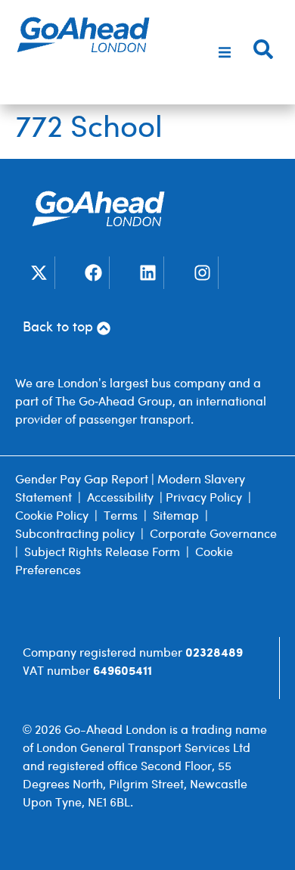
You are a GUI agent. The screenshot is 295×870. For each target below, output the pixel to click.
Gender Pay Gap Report (81, 480)
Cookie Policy (51, 516)
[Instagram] (202, 272)
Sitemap (176, 516)
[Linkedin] (148, 272)
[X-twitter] (39, 272)
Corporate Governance (213, 534)
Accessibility (120, 498)
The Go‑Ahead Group (113, 402)
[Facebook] (93, 272)
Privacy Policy (204, 498)
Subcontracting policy (75, 534)
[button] (224, 52)
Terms (121, 516)
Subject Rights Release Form (102, 552)
